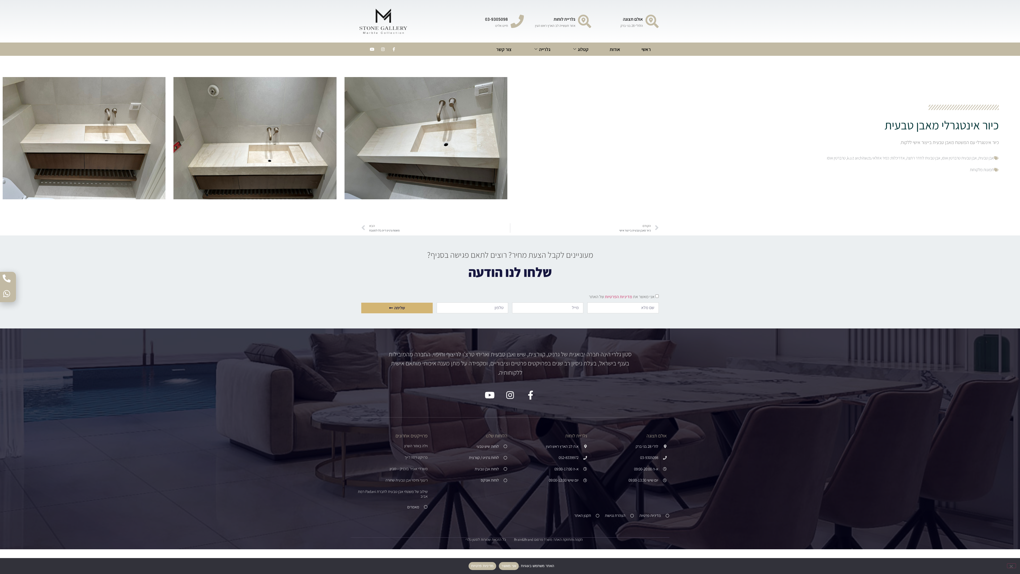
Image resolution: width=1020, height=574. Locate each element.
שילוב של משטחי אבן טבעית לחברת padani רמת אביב (393, 494)
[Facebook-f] (394, 49)
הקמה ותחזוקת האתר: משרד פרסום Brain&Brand (548, 539)
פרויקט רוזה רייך (416, 457)
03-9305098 (496, 19)
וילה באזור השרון (416, 445)
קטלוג (583, 49)
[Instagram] (383, 49)
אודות (615, 49)
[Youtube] (372, 49)
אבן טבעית (986, 158)
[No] (1011, 565)
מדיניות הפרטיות (618, 296)
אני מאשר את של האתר (621, 296)
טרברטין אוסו (836, 158)
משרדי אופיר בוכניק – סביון (409, 468)
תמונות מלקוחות (982, 169)
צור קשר (504, 49)
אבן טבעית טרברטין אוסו (959, 158)
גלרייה (544, 49)
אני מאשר (509, 566)
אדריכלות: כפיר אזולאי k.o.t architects (876, 158)
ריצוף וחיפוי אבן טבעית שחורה (406, 480)
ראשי (646, 49)
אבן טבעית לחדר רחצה (923, 158)
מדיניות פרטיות (482, 566)
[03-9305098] (517, 21)
